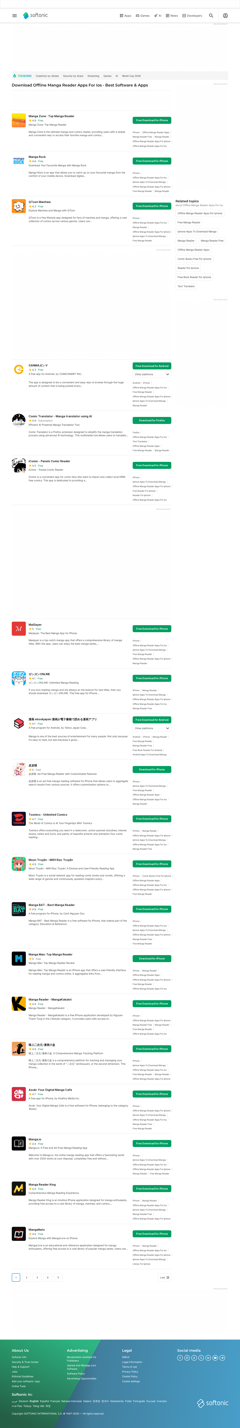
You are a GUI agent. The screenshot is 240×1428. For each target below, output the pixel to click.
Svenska (162, 1401)
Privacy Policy (130, 1371)
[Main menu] (15, 16)
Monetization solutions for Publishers (81, 1359)
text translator (140, 441)
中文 (48, 1405)
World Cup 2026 (131, 75)
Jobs (14, 1371)
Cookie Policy (130, 1376)
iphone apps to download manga (149, 182)
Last (162, 1277)
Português (139, 1401)
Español (44, 1401)
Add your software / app (26, 1381)
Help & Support (20, 1366)
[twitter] (201, 1358)
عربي (14, 1401)
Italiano (87, 1401)
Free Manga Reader (142, 191)
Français (55, 1401)
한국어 (105, 1401)
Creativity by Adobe (47, 75)
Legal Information (132, 1361)
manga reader (162, 136)
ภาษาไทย (17, 1405)
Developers (194, 15)
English (34, 1401)
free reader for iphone (144, 491)
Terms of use (129, 1366)
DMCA (125, 1357)
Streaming (93, 75)
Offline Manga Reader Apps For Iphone (151, 141)
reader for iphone (142, 495)
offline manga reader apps (155, 132)
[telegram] (222, 1358)
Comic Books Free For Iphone (156, 876)
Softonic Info (19, 1357)
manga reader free (142, 136)
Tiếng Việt (38, 1405)
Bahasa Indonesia (71, 1401)
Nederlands (117, 1401)
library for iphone (141, 1264)
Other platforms (144, 374)
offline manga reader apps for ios (150, 146)
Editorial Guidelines (22, 1376)
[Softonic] (35, 16)
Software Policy (76, 1373)
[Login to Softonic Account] (225, 16)
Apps (127, 15)
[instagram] (187, 1358)
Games (145, 15)
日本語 (96, 1401)
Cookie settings (131, 1381)
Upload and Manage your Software (81, 1367)
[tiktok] (194, 1358)
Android (136, 383)
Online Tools (19, 1385)
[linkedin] (208, 1358)
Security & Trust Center (25, 1361)
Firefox (136, 432)
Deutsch (23, 1401)
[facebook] (180, 1358)
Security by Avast (73, 75)
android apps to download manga (150, 754)
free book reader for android (147, 750)
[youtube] (215, 1358)
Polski (128, 1401)
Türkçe (27, 1405)
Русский (150, 1401)
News (174, 15)
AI (160, 15)
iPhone (136, 132)
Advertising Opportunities (81, 1378)
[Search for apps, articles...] (211, 16)
